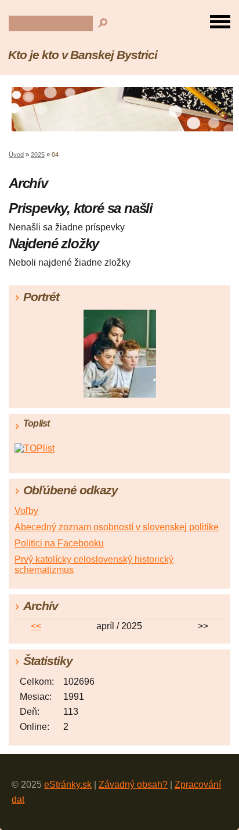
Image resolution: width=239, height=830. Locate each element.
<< (36, 626)
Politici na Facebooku (59, 543)
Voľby (26, 511)
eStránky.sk (68, 784)
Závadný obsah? (133, 784)
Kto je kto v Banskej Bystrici (82, 54)
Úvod (16, 154)
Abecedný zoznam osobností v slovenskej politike (117, 527)
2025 (38, 154)
